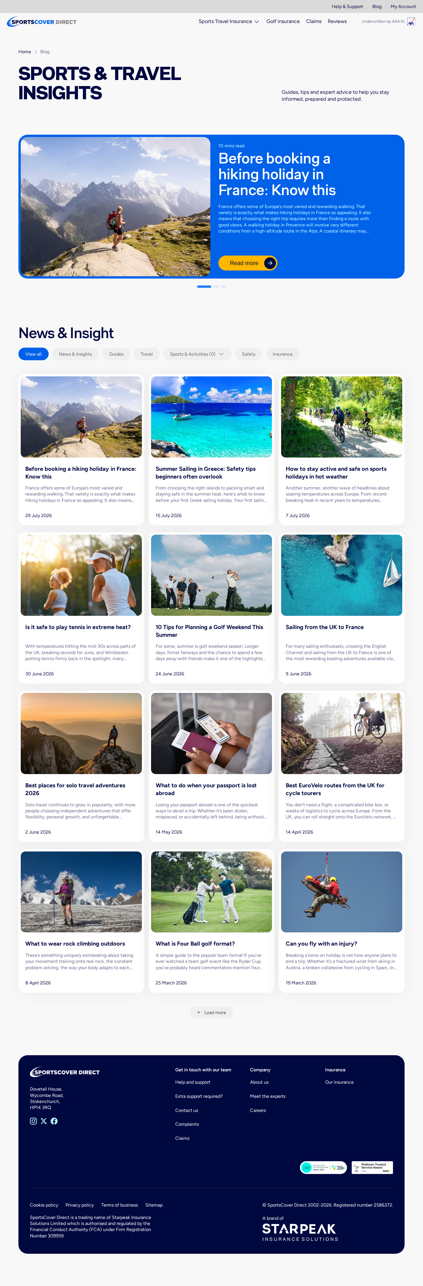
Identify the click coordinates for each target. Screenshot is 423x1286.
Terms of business (119, 1205)
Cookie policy (44, 1205)
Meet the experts (267, 1096)
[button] (204, 286)
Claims (182, 1138)
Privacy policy (80, 1205)
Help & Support (347, 6)
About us (259, 1082)
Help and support (192, 1082)
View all (33, 354)
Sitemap (154, 1205)
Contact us (186, 1110)
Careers (258, 1110)
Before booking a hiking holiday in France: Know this (277, 174)
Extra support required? (199, 1096)
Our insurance (339, 1082)
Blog (377, 6)
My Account (403, 6)
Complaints (187, 1124)
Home (24, 51)
